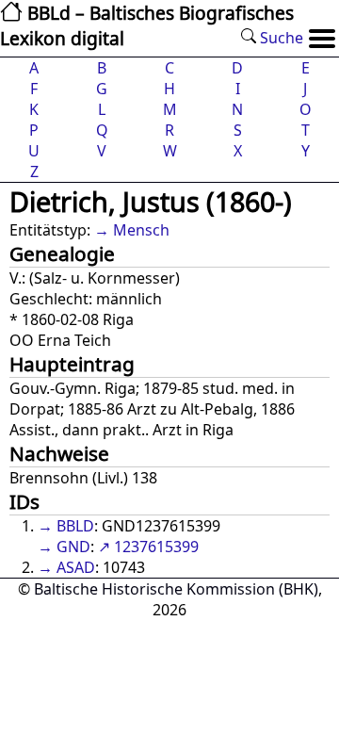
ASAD (75, 567)
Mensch (141, 230)
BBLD (75, 525)
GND (73, 546)
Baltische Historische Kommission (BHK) (176, 589)
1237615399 (156, 546)
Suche (279, 37)
